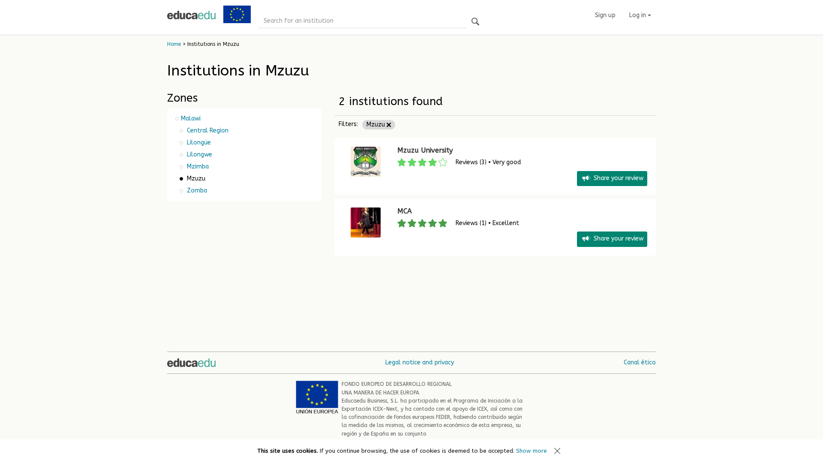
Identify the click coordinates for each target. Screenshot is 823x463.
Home (174, 44)
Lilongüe (198, 142)
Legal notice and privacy (419, 362)
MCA (404, 211)
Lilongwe (198, 154)
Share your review (618, 178)
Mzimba (197, 166)
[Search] (475, 22)
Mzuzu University (425, 150)
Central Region (206, 130)
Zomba (196, 190)
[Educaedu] (191, 15)
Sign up (605, 15)
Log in (638, 15)
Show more (531, 451)
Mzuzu (376, 124)
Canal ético (640, 362)
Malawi (191, 118)
